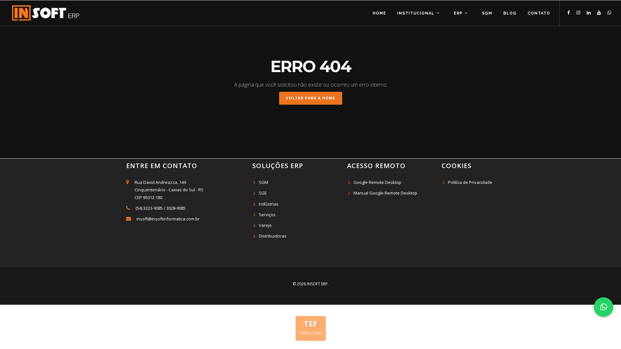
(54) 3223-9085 (149, 208)
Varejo (265, 225)
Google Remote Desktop (377, 182)
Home (379, 13)
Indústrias (268, 204)
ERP (459, 13)
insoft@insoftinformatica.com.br (168, 219)
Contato (539, 13)
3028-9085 (176, 208)
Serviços (267, 214)
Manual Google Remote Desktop (385, 193)
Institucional (416, 13)
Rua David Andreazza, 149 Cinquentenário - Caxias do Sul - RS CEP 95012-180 (168, 189)
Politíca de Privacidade (470, 182)
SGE (263, 193)
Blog (510, 13)
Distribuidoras (273, 236)
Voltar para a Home (310, 98)
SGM (487, 13)
